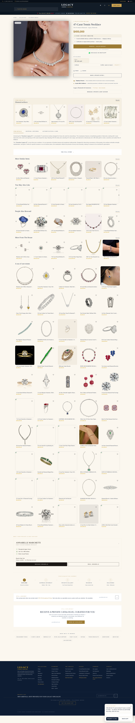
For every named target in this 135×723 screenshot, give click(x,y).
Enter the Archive (68, 677)
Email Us (108, 677)
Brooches (40, 679)
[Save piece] (104, 5)
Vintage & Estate (55, 682)
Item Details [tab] (17, 131)
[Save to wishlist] (29, 107)
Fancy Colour (41, 682)
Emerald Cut (47, 636)
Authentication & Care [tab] (50, 131)
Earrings (39, 677)
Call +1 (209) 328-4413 (111, 669)
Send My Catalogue (75, 622)
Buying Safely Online (83, 675)
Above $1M (116, 636)
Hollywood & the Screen (70, 673)
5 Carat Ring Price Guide (84, 669)
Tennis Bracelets (94, 636)
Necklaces (40, 673)
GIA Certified (67, 640)
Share (84, 70)
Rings (39, 669)
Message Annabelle (41, 564)
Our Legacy (95, 669)
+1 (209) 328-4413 (8, 1)
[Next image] (29, 112)
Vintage (83, 636)
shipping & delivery (106, 38)
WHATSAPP (125, 718)
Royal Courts (68, 671)
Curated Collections (69, 675)
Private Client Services (97, 675)
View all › (118, 100)
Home (15, 17)
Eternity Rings (55, 675)
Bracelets (40, 675)
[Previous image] (34, 112)
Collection (22, 17)
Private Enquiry (109, 675)
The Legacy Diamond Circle (97, 678)
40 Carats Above (33, 17)
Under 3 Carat (55, 671)
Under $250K (105, 636)
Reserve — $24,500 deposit (97, 46)
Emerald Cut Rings (56, 679)
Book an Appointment (22, 1)
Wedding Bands (55, 677)
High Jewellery (55, 684)
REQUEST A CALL (112, 718)
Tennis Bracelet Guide (83, 671)
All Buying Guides (83, 677)
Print (77, 70)
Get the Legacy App (67, 703)
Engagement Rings (22, 636)
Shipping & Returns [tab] (32, 131)
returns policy (99, 41)
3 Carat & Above (35, 636)
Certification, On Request (84, 673)
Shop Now (123, 1)
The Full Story (67, 152)
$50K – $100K (55, 688)
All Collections (41, 684)
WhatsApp (108, 671)
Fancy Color (73, 636)
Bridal (39, 671)
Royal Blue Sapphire (60, 636)
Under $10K (54, 686)
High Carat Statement (56, 673)
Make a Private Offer (97, 75)
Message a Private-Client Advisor (97, 91)
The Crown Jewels (69, 669)
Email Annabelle (93, 564)
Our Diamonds (96, 671)
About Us (95, 673)
